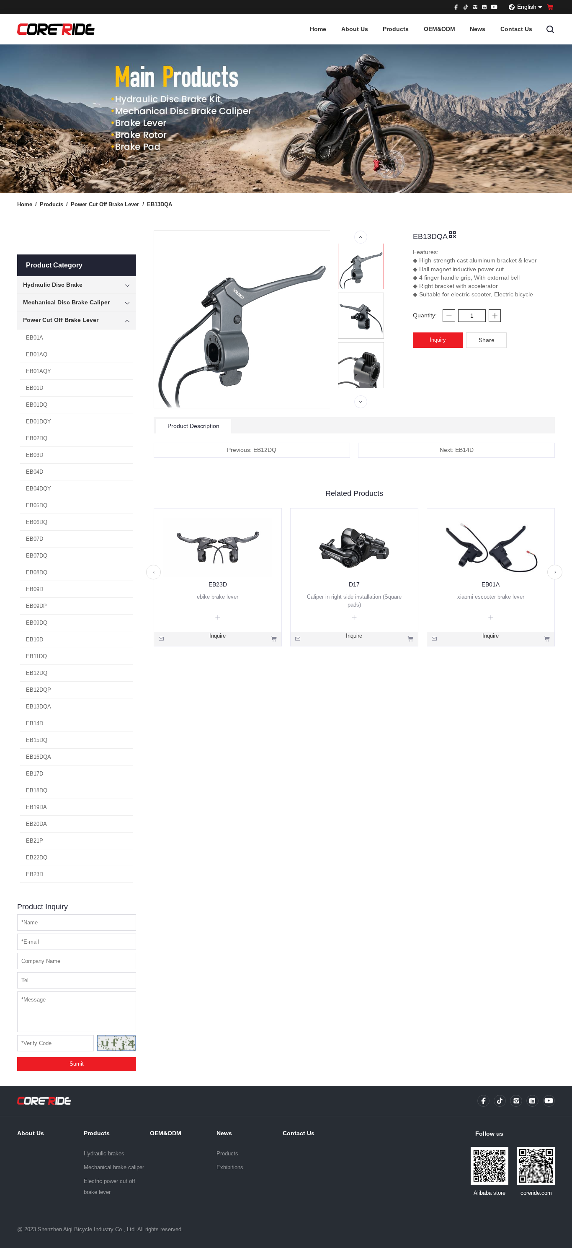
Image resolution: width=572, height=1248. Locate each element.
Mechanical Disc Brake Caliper (66, 302)
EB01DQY (38, 421)
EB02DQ (36, 438)
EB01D (34, 388)
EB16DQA (38, 757)
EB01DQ (36, 405)
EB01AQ (36, 354)
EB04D (34, 472)
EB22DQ (36, 857)
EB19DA (36, 807)
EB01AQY (38, 371)
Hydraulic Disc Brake (52, 285)
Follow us (489, 1133)
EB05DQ (36, 505)
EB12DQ (36, 673)
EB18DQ (36, 790)
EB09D (34, 589)
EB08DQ (36, 572)
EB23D (34, 874)
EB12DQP (38, 690)
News (477, 29)
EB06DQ (36, 522)
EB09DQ (36, 623)
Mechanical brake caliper (114, 1167)
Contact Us (516, 29)
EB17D (34, 774)
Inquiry (438, 340)
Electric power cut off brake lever (109, 1186)
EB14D (34, 723)
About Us (354, 29)
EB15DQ (36, 740)
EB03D (34, 455)
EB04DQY (38, 488)
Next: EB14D (457, 450)
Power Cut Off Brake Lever (107, 204)
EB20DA (36, 824)
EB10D (34, 639)
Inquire (217, 636)
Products (396, 29)
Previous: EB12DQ (251, 450)
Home (318, 29)
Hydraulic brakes (104, 1153)
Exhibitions (229, 1167)
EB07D (34, 539)
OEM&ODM (439, 29)
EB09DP (36, 606)
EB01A (34, 338)
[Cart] (550, 7)
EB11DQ (36, 656)
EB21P (34, 841)
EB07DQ (36, 556)
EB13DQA (159, 204)
